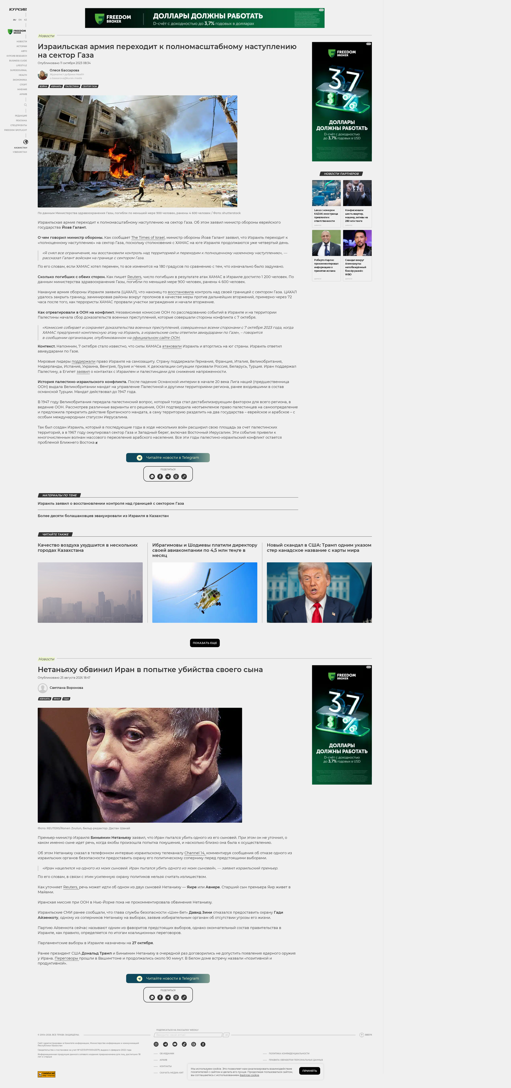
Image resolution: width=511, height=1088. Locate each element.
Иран (57, 699)
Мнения (22, 89)
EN (20, 20)
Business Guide (18, 60)
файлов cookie (249, 1075)
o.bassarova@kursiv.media (66, 78)
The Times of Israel (148, 237)
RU (14, 20)
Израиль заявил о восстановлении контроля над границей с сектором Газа (111, 503)
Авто (24, 51)
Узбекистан (20, 152)
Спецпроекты (18, 125)
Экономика (20, 80)
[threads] (193, 1044)
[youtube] (174, 1044)
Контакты (166, 1066)
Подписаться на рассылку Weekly (177, 1030)
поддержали (83, 361)
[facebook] (203, 1044)
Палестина (72, 86)
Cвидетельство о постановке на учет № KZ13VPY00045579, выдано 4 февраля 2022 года (84, 1050)
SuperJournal (18, 70)
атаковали (172, 346)
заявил (83, 371)
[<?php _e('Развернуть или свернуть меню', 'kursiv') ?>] (25, 142)
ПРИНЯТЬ (309, 1071)
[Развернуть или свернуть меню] (25, 105)
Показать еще (205, 643)
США (66, 699)
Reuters (134, 277)
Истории (22, 46)
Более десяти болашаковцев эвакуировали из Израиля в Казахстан (103, 516)
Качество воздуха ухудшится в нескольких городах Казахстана (88, 547)
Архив (23, 94)
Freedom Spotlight (15, 130)
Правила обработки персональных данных (296, 1060)
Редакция (21, 116)
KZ (25, 20)
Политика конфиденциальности (289, 1053)
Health (23, 75)
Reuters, (71, 887)
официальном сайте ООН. (156, 338)
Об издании (167, 1053)
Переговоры (67, 958)
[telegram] (165, 1044)
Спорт (23, 84)
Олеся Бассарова (64, 70)
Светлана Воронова (66, 688)
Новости (22, 41)
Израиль (56, 86)
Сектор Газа (90, 86)
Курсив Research (17, 56)
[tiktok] (184, 1044)
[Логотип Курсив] (18, 9)
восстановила (181, 292)
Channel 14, (195, 853)
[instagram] (156, 1044)
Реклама (21, 120)
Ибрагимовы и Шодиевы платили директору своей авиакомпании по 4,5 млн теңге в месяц (204, 550)
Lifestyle (21, 65)
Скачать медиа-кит (171, 1073)
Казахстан (20, 147)
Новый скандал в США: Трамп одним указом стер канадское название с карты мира (319, 547)
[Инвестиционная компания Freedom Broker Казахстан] (17, 32)
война (43, 86)
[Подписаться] (226, 1035)
